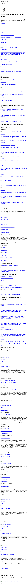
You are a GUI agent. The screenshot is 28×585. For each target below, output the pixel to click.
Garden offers (4, 250)
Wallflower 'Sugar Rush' (6, 533)
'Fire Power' (5, 508)
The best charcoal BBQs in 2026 (8, 145)
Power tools (3, 190)
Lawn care (3, 134)
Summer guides (4, 42)
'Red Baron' (5, 366)
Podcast (2, 280)
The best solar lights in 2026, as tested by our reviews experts (14, 160)
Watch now (3, 23)
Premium (2, 307)
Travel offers (3, 255)
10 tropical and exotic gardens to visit (9, 61)
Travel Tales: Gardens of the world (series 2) (10, 294)
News (2, 112)
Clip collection (4, 343)
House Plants (3, 69)
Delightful (5, 486)
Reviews (2, 158)
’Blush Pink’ (6, 414)
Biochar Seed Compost (6, 463)
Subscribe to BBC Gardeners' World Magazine (11, 121)
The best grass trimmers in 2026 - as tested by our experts (13, 185)
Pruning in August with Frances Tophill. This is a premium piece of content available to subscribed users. (14, 311)
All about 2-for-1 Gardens (6, 219)
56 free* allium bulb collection (7, 554)
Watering (2, 174)
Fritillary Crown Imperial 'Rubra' (8, 389)
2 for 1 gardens (4, 260)
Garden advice (4, 39)
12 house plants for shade (6, 100)
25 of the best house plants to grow (8, 84)
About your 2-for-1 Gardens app (8, 227)
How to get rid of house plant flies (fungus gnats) (11, 71)
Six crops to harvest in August (7, 35)
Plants (2, 32)
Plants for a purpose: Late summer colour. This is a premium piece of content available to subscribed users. (14, 324)
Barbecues (3, 142)
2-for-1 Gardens (4, 59)
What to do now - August (6, 64)
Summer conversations (6, 282)
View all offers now (5, 568)
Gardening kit (3, 165)
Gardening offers (4, 361)
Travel (2, 267)
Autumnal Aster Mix (5, 438)
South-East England (5, 232)
